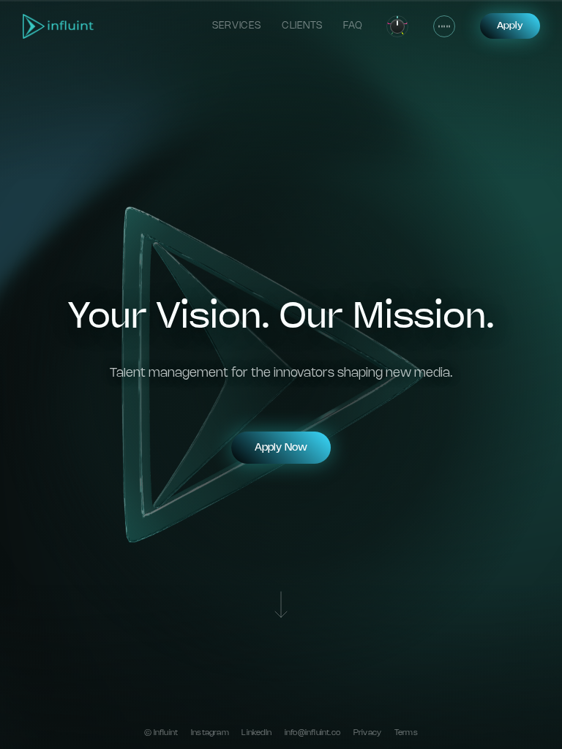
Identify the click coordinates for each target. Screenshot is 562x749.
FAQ (352, 25)
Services (236, 25)
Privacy (367, 733)
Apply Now (281, 448)
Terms (406, 733)
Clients (302, 25)
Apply (510, 25)
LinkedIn (256, 733)
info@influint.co (312, 733)
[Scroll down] (281, 606)
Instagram (210, 733)
